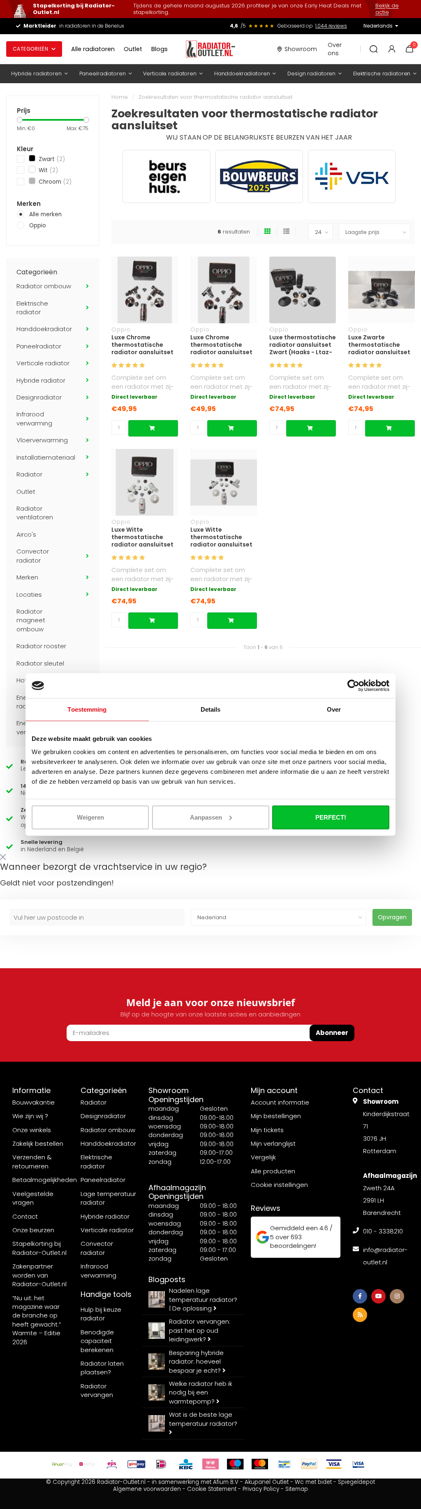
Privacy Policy (261, 1489)
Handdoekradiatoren (242, 73)
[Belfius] (87, 1464)
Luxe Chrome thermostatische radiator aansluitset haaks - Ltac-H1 (221, 345)
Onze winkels (31, 1130)
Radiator (29, 474)
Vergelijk (263, 1157)
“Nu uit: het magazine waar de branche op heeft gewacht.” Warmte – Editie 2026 (36, 1320)
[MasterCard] (260, 1464)
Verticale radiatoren (169, 73)
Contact (25, 1216)
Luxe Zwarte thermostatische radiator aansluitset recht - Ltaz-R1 (379, 345)
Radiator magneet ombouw (30, 620)
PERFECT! (330, 816)
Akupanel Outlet (267, 1482)
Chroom (54, 182)
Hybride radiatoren (36, 73)
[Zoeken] (373, 49)
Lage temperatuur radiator (108, 1198)
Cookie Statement (211, 1489)
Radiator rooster (41, 646)
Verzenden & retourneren (32, 1161)
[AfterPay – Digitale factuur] (62, 1464)
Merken (27, 577)
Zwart (51, 159)
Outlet (133, 49)
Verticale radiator (42, 363)
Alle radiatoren (93, 49)
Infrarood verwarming (34, 418)
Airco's (26, 534)
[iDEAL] (161, 1464)
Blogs (159, 49)
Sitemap (296, 1489)
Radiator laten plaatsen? (102, 1367)
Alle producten (273, 1171)
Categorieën (30, 48)
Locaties (29, 594)
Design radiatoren (311, 73)
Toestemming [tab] (86, 709)
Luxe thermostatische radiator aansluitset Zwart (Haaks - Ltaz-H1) (302, 345)
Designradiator (39, 397)
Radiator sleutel (40, 663)
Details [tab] (211, 709)
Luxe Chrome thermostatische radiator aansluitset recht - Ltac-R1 (142, 345)
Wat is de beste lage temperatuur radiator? (203, 1418)
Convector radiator (32, 555)
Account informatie (280, 1102)
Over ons (335, 49)
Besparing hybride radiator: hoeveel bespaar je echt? (196, 1361)
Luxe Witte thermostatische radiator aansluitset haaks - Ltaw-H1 (142, 537)
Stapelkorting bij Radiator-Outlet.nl (39, 1248)
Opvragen (392, 917)
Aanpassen (206, 816)
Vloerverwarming (42, 440)
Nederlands (378, 25)
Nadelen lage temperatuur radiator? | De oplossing (203, 1299)
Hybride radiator (40, 380)
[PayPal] (309, 1464)
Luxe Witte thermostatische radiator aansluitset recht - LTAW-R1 (221, 537)
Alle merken (45, 214)
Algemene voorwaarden (147, 1489)
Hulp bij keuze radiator (101, 1313)
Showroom (301, 49)
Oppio (37, 225)
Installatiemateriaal (45, 457)
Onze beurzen (33, 1230)
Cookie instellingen (279, 1184)
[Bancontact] (284, 1464)
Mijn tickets (267, 1130)
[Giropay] (136, 1464)
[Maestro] (235, 1464)
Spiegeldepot (356, 1482)
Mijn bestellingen (276, 1116)
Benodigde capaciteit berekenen (97, 1341)
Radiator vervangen (97, 1390)
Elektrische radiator (32, 307)
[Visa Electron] (358, 1464)
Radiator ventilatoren (34, 512)
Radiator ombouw (43, 286)
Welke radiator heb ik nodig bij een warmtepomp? (200, 1392)
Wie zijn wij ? (30, 1116)
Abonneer (332, 1032)
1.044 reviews (331, 25)
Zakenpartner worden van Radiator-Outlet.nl (39, 1275)
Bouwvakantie (33, 1102)
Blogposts (166, 1279)
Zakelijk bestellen (37, 1143)
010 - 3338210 (383, 1231)
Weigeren (90, 816)
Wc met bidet (313, 1482)
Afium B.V (225, 1482)
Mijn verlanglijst (273, 1143)
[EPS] (112, 1464)
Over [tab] (334, 709)
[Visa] (334, 1464)
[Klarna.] (210, 1464)
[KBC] (186, 1464)
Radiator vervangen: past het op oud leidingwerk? (199, 1330)
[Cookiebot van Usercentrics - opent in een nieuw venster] (353, 686)
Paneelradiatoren (102, 73)
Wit (47, 170)
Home (119, 97)
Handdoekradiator (44, 329)
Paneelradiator (38, 346)
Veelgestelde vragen (32, 1198)
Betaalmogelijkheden (44, 1179)
